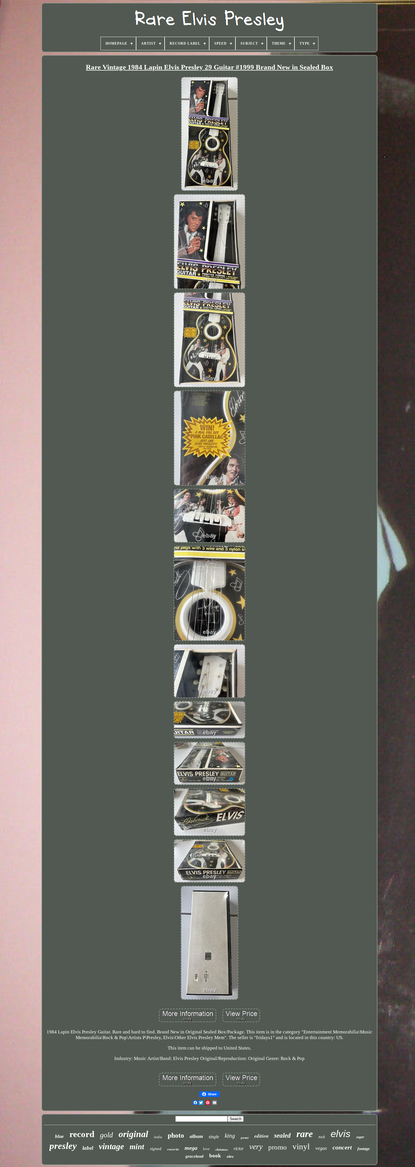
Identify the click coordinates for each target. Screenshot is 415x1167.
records (173, 1149)
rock (321, 1137)
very (256, 1146)
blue (59, 1136)
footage (363, 1149)
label (87, 1148)
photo (176, 1135)
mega (191, 1148)
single (214, 1136)
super (360, 1137)
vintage (111, 1146)
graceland (194, 1156)
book (215, 1156)
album (196, 1136)
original (133, 1134)
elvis (341, 1133)
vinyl (301, 1146)
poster (245, 1137)
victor (238, 1148)
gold (106, 1135)
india (158, 1137)
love (206, 1149)
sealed (282, 1135)
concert (342, 1147)
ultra (230, 1157)
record (81, 1134)
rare (304, 1134)
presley (63, 1146)
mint (137, 1146)
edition (261, 1136)
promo (277, 1147)
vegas (321, 1148)
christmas (221, 1149)
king (230, 1135)
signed (155, 1148)
